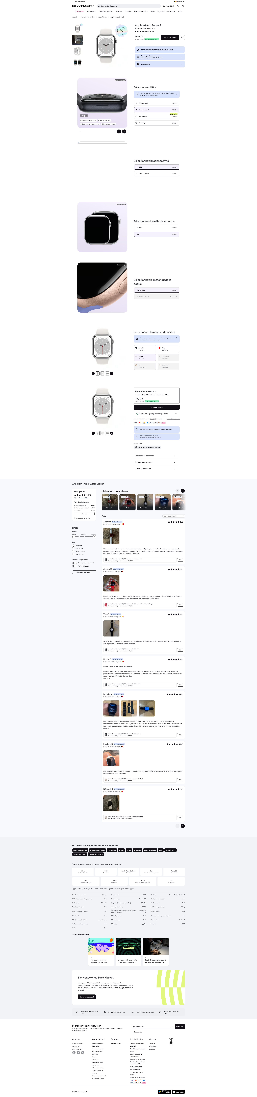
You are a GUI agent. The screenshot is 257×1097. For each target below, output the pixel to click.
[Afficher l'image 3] (107, 373)
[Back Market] (83, 6)
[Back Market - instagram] (73, 1052)
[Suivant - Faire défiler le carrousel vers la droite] (124, 131)
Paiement (95, 1054)
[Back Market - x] (82, 1052)
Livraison (94, 1057)
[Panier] (183, 6)
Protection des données (137, 1059)
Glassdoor (152, 1046)
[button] (121, 30)
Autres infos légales (136, 1067)
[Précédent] (93, 373)
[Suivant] (111, 373)
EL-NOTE (152, 419)
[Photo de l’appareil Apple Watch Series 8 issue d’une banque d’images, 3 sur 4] (77, 62)
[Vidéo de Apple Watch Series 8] (77, 40)
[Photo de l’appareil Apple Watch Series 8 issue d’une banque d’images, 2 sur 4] (77, 51)
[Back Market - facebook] (78, 1052)
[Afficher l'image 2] (80, 131)
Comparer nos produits (99, 1076)
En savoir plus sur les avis (83, 518)
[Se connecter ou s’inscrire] (178, 6)
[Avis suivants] (183, 826)
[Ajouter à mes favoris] (182, 37)
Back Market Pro (77, 1049)
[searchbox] (130, 6)
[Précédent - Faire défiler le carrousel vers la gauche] (119, 131)
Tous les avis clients (98, 1079)
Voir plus (106, 679)
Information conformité (173, 419)
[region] (143, 502)
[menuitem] (91, 11)
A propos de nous (78, 1044)
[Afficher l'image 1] (98, 373)
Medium (152, 1049)
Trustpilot (152, 1044)
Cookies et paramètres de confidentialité (137, 1063)
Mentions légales (135, 1069)
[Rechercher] (98, 6)
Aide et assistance (97, 1068)
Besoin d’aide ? (168, 6)
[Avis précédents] (177, 826)
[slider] (73, 536)
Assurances (95, 1065)
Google (122, 988)
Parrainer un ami (116, 1044)
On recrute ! (76, 1046)
